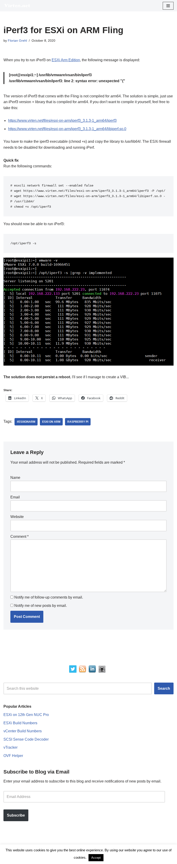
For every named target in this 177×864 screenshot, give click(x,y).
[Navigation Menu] (168, 6)
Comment (19, 536)
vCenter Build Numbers (22, 731)
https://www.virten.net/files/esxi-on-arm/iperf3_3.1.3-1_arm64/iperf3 (62, 120)
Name (15, 478)
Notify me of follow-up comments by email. (48, 597)
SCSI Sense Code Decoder (26, 739)
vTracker (10, 747)
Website (17, 517)
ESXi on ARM (51, 421)
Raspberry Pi (77, 421)
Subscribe (16, 815)
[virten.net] (17, 5)
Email (15, 497)
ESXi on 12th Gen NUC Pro (26, 715)
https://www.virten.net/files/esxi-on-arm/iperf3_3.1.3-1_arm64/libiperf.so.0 (67, 129)
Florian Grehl (17, 40)
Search (164, 688)
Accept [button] (96, 857)
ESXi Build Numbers (20, 723)
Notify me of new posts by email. (40, 606)
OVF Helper (13, 756)
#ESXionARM (26, 421)
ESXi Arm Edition (66, 60)
